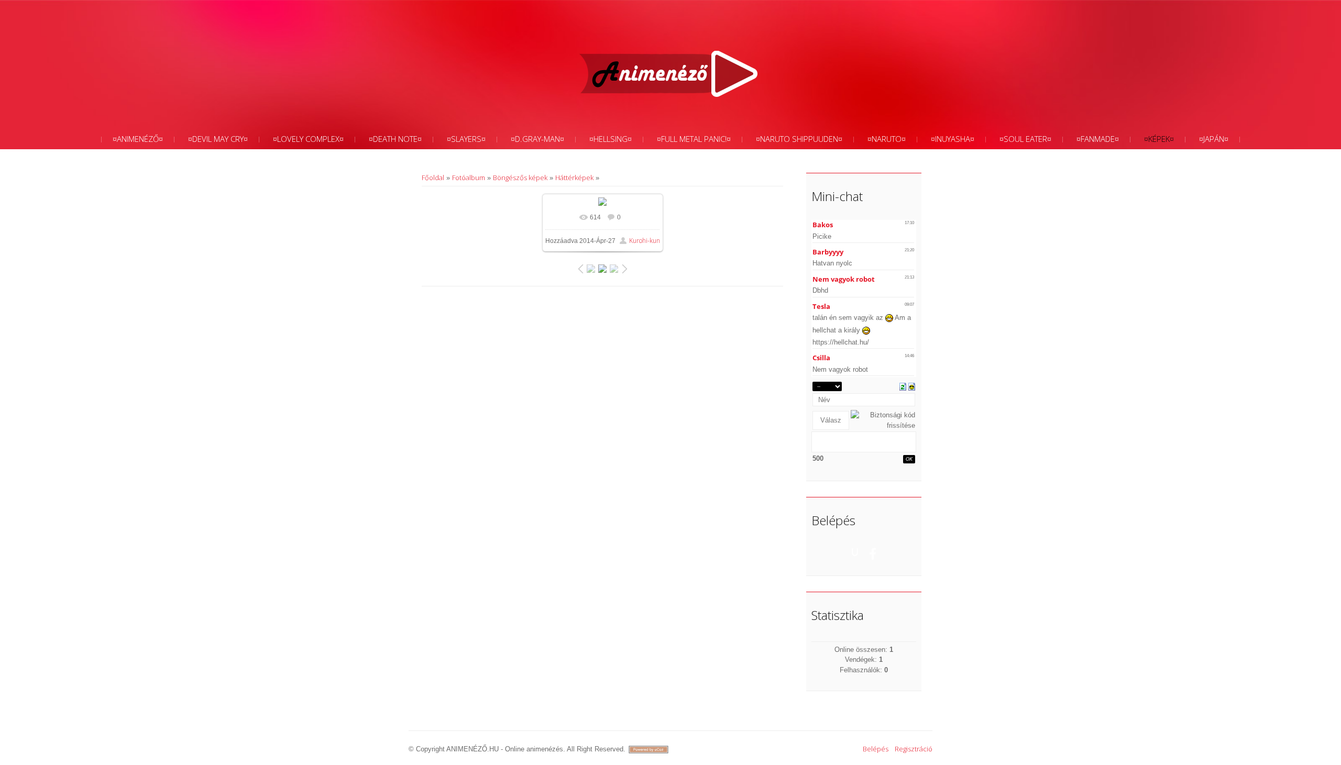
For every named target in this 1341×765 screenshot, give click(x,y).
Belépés (875, 748)
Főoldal (433, 177)
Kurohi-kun (644, 240)
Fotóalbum (468, 177)
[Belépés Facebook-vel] (873, 552)
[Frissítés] (902, 386)
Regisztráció (913, 748)
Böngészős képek (520, 177)
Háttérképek (574, 177)
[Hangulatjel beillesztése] (911, 386)
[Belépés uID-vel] (855, 552)
